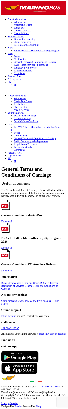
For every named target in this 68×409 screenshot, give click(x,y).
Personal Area (15, 76)
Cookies (13, 403)
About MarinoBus (17, 19)
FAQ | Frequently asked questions (31, 64)
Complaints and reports (12, 301)
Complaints (19, 73)
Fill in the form (8, 316)
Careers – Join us (22, 30)
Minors (4, 303)
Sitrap (38, 406)
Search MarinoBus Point (26, 44)
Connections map (22, 42)
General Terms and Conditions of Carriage (35, 62)
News (10, 47)
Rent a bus (19, 27)
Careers (54, 283)
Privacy (5, 403)
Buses (4, 283)
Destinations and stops (25, 39)
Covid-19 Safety (41, 283)
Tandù (18, 406)
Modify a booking (42, 301)
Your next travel (16, 36)
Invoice (28, 301)
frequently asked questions (52, 333)
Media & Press (21, 33)
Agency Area (14, 79)
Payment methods (23, 70)
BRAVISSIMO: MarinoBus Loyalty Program (36, 50)
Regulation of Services (25, 67)
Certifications (20, 59)
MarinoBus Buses (23, 24)
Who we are (20, 22)
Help (10, 53)
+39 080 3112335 (10, 328)
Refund (55, 301)
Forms (17, 56)
